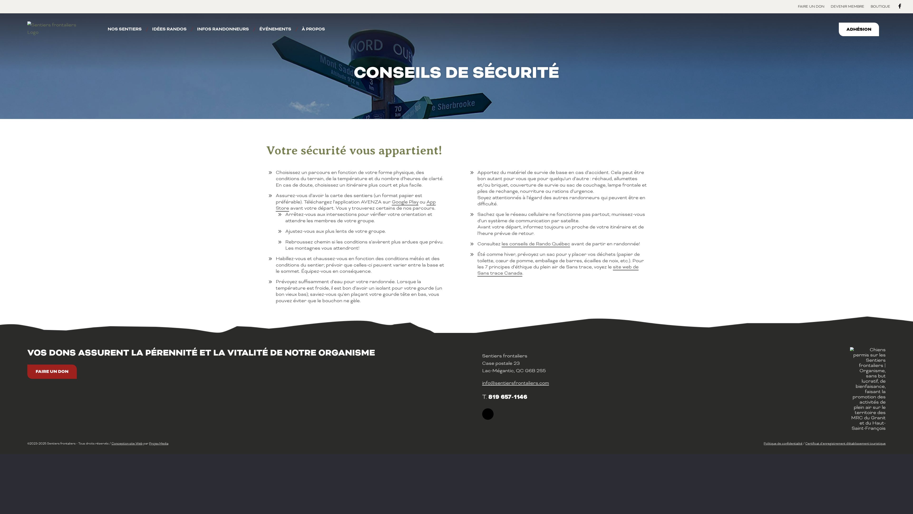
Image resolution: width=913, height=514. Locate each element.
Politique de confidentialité (783, 443)
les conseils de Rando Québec (536, 244)
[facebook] (488, 414)
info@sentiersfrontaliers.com (515, 383)
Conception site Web (127, 443)
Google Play (405, 202)
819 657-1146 (507, 397)
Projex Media (158, 443)
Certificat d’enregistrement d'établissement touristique (845, 443)
